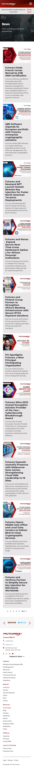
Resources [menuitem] (6, 704)
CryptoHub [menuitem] (6, 736)
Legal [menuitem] (4, 760)
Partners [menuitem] (5, 690)
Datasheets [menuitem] (6, 716)
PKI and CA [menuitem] (6, 669)
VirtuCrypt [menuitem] (6, 739)
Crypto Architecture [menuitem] (9, 693)
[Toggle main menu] (30, 3)
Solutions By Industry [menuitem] (9, 677)
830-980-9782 (9, 641)
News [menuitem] (4, 698)
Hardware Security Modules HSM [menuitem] (13, 664)
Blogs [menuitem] (4, 710)
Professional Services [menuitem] (9, 675)
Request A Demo (16, 656)
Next (23, 611)
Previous (4, 623)
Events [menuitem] (5, 695)
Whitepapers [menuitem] (7, 726)
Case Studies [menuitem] (7, 708)
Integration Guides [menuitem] (8, 723)
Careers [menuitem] (5, 700)
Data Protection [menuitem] (7, 672)
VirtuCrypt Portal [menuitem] (8, 751)
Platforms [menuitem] (6, 733)
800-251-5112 (9, 644)
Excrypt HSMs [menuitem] (7, 741)
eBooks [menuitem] (5, 718)
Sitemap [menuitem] (10, 760)
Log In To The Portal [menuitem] (9, 745)
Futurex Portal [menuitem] (7, 748)
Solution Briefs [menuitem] (7, 721)
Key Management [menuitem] (8, 667)
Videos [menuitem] (5, 729)
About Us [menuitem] (6, 684)
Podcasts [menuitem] (6, 713)
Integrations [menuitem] (6, 680)
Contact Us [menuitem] (6, 687)
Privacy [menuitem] (16, 760)
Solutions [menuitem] (6, 661)
